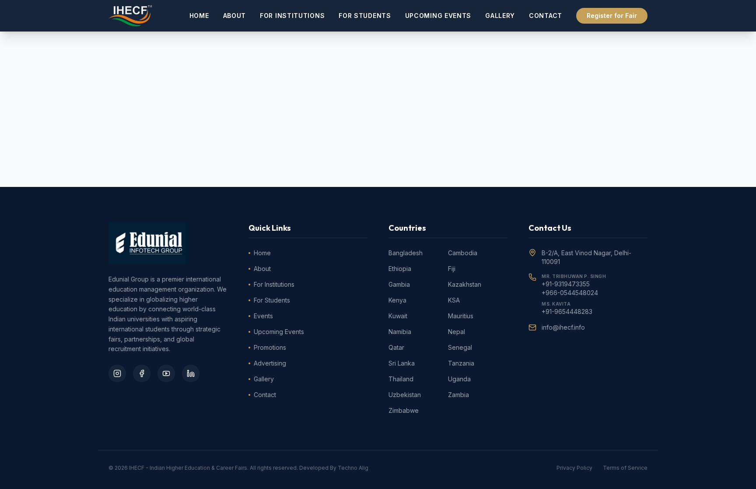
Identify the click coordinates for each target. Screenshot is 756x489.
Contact (545, 15)
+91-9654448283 (567, 311)
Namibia (399, 331)
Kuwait (397, 316)
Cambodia (462, 253)
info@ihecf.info (563, 327)
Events (263, 316)
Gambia (399, 284)
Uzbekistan (404, 394)
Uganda (459, 379)
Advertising (270, 363)
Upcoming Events (438, 15)
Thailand (400, 379)
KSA (454, 300)
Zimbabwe (403, 410)
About (234, 15)
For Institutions (292, 15)
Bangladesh (405, 253)
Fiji (451, 268)
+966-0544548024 (570, 292)
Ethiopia (399, 268)
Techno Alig (353, 467)
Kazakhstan (464, 284)
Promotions (270, 347)
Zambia (458, 394)
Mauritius (460, 316)
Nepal (456, 331)
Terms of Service (625, 467)
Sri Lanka (401, 363)
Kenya (397, 300)
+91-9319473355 (566, 284)
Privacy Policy (574, 467)
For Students (365, 15)
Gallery (500, 15)
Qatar (396, 347)
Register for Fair (612, 15)
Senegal (460, 347)
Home (199, 15)
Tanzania (461, 363)
